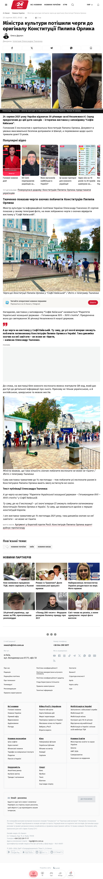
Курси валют (13, 745)
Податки (11, 755)
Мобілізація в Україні (81, 706)
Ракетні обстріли (46, 710)
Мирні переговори (47, 716)
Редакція (7, 672)
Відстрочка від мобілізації (81, 723)
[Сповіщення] (98, 5)
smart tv (41, 852)
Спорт (42, 767)
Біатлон (42, 781)
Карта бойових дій (47, 713)
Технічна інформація (44, 690)
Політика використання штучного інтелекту (49, 673)
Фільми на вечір (46, 749)
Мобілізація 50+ (77, 713)
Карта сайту (73, 684)
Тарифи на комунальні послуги (21, 752)
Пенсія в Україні (14, 759)
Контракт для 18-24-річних (81, 720)
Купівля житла (14, 774)
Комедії (42, 752)
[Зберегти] (91, 48)
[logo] (20, 4)
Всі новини (36, 5)
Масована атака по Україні (50, 723)
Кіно (41, 738)
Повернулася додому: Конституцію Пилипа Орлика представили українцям (47, 191)
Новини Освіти (78, 738)
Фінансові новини (15, 749)
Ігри (65, 5)
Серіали (42, 755)
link (54, 656)
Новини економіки (17, 738)
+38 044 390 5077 (61, 645)
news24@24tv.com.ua (14, 645)
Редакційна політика (12, 676)
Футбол (42, 774)
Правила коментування (45, 686)
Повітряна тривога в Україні (51, 720)
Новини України (52, 5)
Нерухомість (14, 767)
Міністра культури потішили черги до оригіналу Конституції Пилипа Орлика (57, 13)
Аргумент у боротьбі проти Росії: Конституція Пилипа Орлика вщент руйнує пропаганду (47, 526)
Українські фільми (46, 745)
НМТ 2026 (74, 751)
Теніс (41, 777)
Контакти (72, 668)
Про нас (7, 668)
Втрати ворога (45, 730)
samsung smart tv (56, 852)
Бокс (41, 770)
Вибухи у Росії (45, 727)
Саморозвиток (77, 755)
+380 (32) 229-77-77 (21, 838)
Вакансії (72, 672)
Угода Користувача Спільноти (47, 682)
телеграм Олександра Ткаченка (27, 41)
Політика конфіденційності (46, 668)
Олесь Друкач (16, 36)
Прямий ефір (13, 716)
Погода (11, 727)
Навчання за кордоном (80, 758)
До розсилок (86, 799)
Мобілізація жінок (78, 716)
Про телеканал (9, 680)
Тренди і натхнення (16, 777)
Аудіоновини (13, 723)
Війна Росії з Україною (50, 706)
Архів (71, 680)
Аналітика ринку (14, 770)
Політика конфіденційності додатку (50, 678)
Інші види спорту (46, 784)
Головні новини (14, 710)
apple (28, 852)
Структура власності (77, 676)
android (13, 852)
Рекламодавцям (10, 689)
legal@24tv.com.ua (36, 841)
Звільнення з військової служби (84, 710)
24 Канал (6, 13)
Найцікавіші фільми (47, 742)
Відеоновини (13, 720)
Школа (73, 748)
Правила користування (13, 693)
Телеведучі (8, 684)
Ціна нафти (12, 742)
